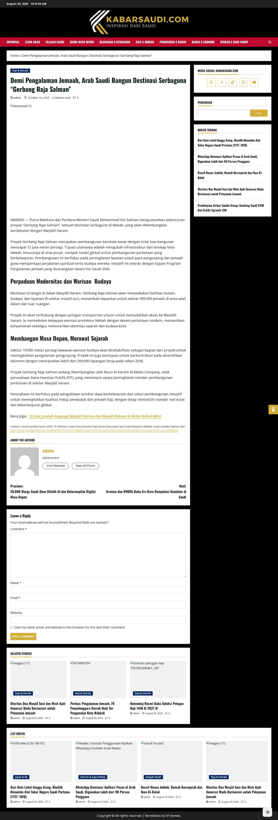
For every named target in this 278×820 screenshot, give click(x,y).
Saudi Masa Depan (82, 42)
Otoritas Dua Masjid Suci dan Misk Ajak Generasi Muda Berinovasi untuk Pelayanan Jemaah (37, 708)
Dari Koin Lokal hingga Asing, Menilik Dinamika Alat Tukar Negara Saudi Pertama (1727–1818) (229, 142)
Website (16, 613)
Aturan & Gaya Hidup (234, 42)
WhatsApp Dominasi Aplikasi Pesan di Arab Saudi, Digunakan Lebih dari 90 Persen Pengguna (228, 158)
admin (17, 97)
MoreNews (153, 816)
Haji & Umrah (145, 42)
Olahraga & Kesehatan (114, 42)
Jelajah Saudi (55, 42)
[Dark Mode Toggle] (267, 810)
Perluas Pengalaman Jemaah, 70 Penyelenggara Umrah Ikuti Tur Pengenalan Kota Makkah (92, 708)
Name (15, 583)
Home (14, 55)
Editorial (13, 42)
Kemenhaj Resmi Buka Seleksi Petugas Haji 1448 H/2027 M (157, 706)
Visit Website (56, 466)
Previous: (53, 491)
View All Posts (85, 466)
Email (15, 598)
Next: (146, 491)
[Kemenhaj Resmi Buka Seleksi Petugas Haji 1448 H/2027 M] (158, 679)
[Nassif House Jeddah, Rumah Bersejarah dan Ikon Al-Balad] (171, 761)
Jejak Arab (32, 42)
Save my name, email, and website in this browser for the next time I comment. (69, 627)
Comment (18, 529)
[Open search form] (270, 42)
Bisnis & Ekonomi (203, 42)
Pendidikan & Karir (173, 42)
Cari (258, 113)
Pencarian (205, 102)
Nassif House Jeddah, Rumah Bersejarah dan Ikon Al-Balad (171, 789)
